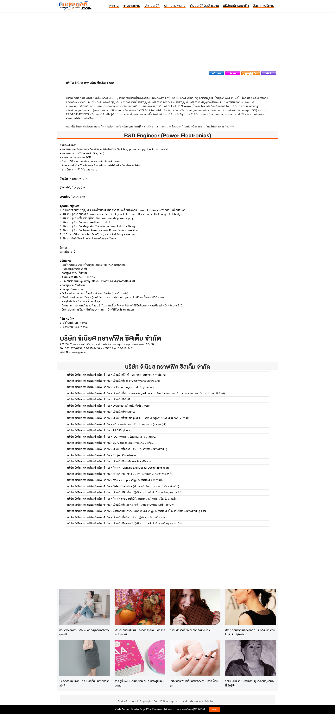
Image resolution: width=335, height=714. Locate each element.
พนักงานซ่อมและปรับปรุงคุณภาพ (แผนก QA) (139, 424)
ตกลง (214, 709)
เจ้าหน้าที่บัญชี (121, 399)
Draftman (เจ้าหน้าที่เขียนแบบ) (131, 405)
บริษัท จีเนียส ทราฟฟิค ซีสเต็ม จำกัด (167, 366)
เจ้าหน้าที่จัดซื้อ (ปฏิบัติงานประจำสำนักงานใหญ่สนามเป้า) (147, 492)
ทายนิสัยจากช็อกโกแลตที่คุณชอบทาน (191, 630)
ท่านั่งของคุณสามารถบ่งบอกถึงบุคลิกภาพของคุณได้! (84, 632)
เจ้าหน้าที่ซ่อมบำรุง (124, 411)
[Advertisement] (167, 42)
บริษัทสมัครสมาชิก (236, 5)
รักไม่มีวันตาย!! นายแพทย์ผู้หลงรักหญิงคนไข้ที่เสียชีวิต (249, 683)
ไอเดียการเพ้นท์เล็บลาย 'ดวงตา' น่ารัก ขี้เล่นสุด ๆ (194, 683)
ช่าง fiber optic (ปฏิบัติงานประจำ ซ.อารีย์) (138, 480)
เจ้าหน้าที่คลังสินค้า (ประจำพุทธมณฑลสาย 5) (140, 449)
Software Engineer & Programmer (133, 387)
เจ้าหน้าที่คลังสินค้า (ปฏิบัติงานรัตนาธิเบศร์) (139, 517)
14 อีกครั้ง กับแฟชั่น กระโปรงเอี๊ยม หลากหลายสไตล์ (84, 683)
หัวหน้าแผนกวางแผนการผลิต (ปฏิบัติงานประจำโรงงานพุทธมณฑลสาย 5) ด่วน (159, 511)
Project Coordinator (125, 455)
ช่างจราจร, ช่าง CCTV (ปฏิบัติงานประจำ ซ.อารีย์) (142, 473)
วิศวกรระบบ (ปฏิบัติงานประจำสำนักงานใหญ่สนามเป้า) (145, 498)
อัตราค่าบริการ (263, 5)
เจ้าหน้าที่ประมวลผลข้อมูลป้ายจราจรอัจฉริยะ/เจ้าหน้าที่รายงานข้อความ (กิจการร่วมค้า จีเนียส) (169, 393)
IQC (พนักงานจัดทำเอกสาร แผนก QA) (135, 436)
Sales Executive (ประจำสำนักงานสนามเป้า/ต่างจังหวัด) (146, 486)
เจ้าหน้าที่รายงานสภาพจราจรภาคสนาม (136, 380)
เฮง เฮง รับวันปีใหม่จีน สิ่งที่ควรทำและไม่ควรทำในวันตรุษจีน (140, 632)
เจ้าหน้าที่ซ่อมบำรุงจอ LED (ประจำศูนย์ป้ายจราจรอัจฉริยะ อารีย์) (151, 418)
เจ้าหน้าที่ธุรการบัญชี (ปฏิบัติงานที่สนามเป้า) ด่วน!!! (143, 504)
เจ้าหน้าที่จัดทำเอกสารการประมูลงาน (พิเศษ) (139, 374)
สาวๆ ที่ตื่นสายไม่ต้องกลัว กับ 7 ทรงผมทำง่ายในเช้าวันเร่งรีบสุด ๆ (250, 632)
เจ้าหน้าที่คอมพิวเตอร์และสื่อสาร (132, 461)
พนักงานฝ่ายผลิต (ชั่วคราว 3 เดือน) (134, 442)
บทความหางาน (175, 5)
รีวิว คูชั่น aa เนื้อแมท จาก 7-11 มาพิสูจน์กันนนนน (139, 683)
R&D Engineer (121, 430)
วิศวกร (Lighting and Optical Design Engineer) (141, 467)
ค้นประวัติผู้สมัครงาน (204, 5)
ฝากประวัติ (152, 5)
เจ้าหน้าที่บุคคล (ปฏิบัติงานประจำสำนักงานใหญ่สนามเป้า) (147, 523)
